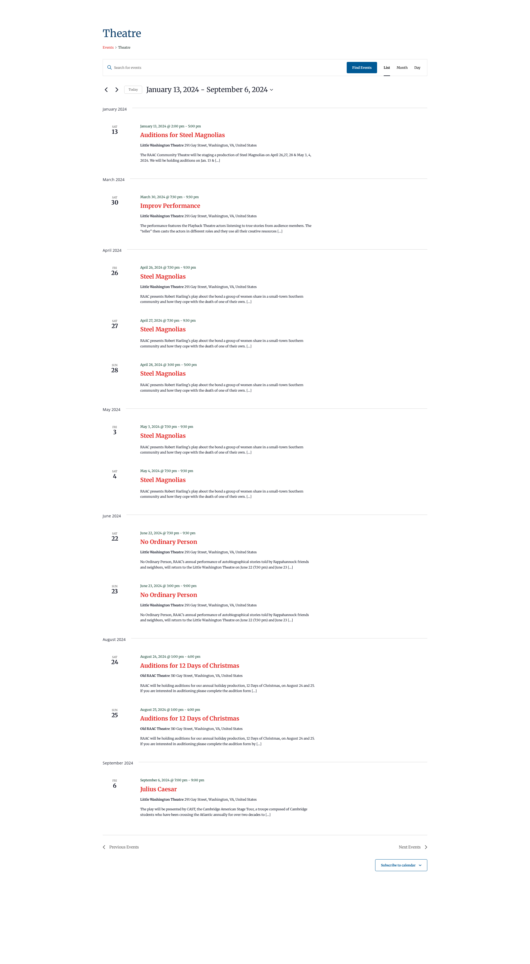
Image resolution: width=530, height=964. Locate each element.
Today (133, 89)
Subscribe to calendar (398, 865)
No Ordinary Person (168, 542)
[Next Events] (116, 90)
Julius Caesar (158, 789)
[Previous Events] (106, 90)
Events (108, 47)
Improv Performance (170, 205)
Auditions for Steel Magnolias (182, 135)
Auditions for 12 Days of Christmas (189, 665)
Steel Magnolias (163, 276)
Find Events (362, 68)
